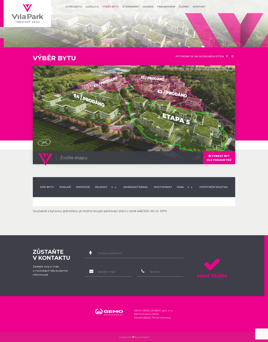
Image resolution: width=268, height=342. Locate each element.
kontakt (199, 6)
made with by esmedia (134, 337)
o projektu (74, 6)
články (184, 6)
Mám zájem (212, 276)
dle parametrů (219, 158)
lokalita (92, 6)
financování (166, 6)
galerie (148, 6)
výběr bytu (110, 6)
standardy (130, 6)
